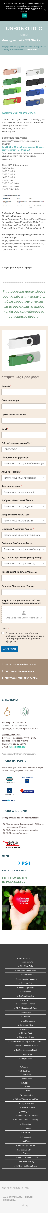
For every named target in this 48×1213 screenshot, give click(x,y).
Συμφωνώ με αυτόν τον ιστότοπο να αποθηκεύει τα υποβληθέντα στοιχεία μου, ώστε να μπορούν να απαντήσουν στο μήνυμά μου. (24, 637)
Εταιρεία (6, 386)
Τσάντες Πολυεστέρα (27, 1021)
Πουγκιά (26, 1017)
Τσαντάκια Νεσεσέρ (26, 1162)
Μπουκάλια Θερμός (26, 1037)
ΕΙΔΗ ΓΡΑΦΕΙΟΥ (24, 958)
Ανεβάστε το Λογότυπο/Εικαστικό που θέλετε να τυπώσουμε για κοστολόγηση (21, 601)
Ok (24, 15)
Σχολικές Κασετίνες (26, 996)
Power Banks (27, 1079)
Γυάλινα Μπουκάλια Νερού (26, 1050)
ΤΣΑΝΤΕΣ (24, 1000)
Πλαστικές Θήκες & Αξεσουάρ (26, 1120)
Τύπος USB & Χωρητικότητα (16, 457)
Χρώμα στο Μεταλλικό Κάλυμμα (18, 500)
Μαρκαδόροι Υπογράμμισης (26, 979)
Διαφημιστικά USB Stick (13, 49)
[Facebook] (23, 1205)
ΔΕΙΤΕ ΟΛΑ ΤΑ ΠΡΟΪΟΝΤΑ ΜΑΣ (20, 664)
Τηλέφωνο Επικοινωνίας (14, 414)
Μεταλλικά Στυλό (26, 966)
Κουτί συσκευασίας (11, 486)
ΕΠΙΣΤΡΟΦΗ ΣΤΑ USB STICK (19, 671)
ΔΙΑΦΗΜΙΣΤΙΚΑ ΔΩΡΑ (13, 1197)
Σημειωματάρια (27, 983)
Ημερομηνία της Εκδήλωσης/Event (19, 571)
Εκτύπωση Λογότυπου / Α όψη (17, 529)
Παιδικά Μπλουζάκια (27, 1108)
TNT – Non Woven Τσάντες (26, 1008)
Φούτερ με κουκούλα (27, 1103)
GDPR (5, 628)
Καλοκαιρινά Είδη (24, 1150)
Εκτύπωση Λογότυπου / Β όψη (17, 543)
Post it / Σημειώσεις (26, 987)
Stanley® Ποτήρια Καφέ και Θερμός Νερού (26, 1041)
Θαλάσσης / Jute (26, 1025)
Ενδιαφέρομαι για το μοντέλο (16, 443)
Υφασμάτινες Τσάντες (26, 1004)
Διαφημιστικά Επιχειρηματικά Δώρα (17, 46)
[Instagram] (26, 1205)
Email (4, 429)
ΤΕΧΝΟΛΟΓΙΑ (24, 1071)
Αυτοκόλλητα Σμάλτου (26, 1145)
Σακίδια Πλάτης (27, 1012)
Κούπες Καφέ (26, 1054)
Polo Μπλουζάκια (26, 1095)
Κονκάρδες (26, 1124)
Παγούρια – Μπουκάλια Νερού (26, 1046)
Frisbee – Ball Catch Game (27, 1166)
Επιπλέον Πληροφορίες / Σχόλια (17, 586)
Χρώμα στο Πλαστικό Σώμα (15, 514)
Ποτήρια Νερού (26, 1058)
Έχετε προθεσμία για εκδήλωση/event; (21, 557)
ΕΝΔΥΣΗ (29, 1197)
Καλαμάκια (24, 1067)
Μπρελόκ (26, 1133)
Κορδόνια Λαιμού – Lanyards (27, 1115)
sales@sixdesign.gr (17, 747)
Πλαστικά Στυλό (27, 962)
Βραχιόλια (27, 1128)
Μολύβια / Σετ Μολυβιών (26, 970)
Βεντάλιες (27, 1153)
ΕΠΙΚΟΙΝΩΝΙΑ (9, 1200)
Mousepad (27, 992)
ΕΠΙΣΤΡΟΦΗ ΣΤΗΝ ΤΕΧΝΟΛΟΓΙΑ (21, 678)
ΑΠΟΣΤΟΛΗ (9, 649)
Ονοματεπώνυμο (10, 400)
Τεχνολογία (41, 46)
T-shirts (27, 1091)
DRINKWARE (24, 1029)
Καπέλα (27, 1086)
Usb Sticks (27, 1074)
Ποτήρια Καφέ (26, 1033)
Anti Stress (27, 1141)
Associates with (19, 754)
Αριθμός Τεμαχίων (11, 471)
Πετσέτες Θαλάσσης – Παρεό (27, 1157)
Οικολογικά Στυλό (26, 975)
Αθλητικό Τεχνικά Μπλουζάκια (26, 1099)
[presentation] (3, 86)
